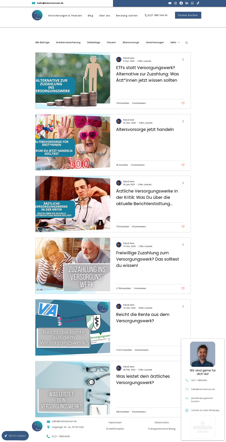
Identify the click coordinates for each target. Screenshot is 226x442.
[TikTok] (198, 3)
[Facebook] (181, 3)
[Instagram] (175, 3)
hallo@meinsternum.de (50, 2)
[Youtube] (170, 3)
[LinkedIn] (186, 3)
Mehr (173, 42)
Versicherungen (155, 42)
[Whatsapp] (192, 3)
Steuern (111, 42)
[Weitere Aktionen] (184, 59)
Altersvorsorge (131, 42)
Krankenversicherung (68, 42)
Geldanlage (93, 42)
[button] (68, 15)
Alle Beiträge (42, 42)
